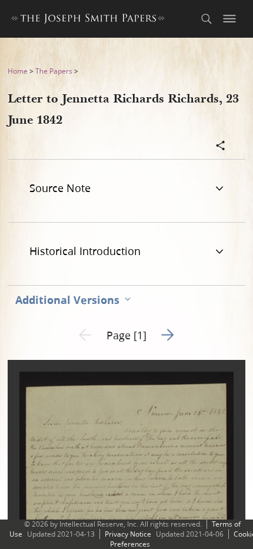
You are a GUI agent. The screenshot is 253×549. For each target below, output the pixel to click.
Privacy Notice (128, 534)
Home (18, 71)
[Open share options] (221, 147)
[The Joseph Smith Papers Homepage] (88, 20)
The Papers (53, 71)
